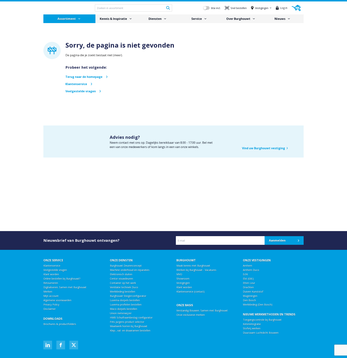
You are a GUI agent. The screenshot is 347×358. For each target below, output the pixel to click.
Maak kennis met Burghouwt (193, 265)
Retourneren (50, 283)
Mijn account (51, 296)
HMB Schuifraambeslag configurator (131, 317)
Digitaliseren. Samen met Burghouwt (64, 287)
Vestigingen (183, 283)
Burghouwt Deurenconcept (126, 265)
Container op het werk (123, 283)
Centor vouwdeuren (121, 278)
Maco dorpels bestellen (123, 309)
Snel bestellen (239, 8)
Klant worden (51, 274)
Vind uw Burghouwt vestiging (263, 148)
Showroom (182, 278)
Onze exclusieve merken (190, 315)
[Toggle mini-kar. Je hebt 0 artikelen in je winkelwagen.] (296, 8)
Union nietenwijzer (121, 313)
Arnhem (247, 265)
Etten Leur (249, 283)
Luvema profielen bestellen (126, 304)
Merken (47, 291)
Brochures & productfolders (59, 324)
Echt (245, 274)
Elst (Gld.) (248, 278)
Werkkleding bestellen (122, 291)
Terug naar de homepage (83, 77)
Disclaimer (49, 309)
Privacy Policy (51, 304)
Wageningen (250, 296)
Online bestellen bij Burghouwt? (61, 278)
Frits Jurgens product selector (127, 322)
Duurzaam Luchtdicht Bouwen (261, 332)
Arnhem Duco (251, 270)
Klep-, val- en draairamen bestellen (130, 330)
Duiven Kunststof (253, 291)
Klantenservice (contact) (190, 291)
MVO (179, 274)
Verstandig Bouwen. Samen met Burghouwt (202, 310)
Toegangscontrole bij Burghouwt (262, 319)
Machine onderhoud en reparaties (129, 270)
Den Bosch (249, 300)
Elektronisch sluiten (121, 274)
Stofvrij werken (251, 328)
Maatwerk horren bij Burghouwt (128, 326)
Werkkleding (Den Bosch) (257, 304)
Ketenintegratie (252, 324)
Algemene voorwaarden (57, 300)
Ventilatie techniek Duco (124, 287)
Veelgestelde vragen (80, 91)
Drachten (248, 287)
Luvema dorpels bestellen (125, 300)
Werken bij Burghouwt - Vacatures (196, 270)
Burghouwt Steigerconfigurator (128, 296)
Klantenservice (76, 84)
